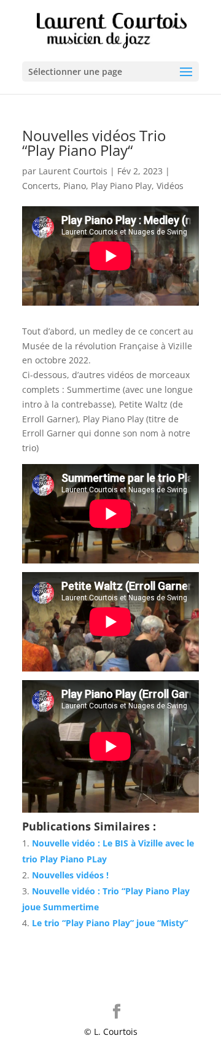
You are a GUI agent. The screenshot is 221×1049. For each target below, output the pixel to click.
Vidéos (170, 186)
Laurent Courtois (73, 171)
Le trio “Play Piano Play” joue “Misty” (110, 923)
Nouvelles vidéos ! (70, 875)
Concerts (40, 186)
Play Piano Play (121, 186)
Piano (74, 186)
